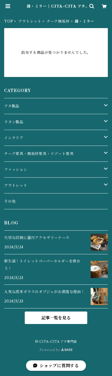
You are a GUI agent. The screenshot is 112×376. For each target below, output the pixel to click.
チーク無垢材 (58, 21)
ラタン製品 (13, 122)
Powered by (50, 350)
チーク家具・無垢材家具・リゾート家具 (38, 153)
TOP (8, 21)
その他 (10, 201)
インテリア (13, 137)
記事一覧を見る (56, 317)
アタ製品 (11, 106)
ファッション (15, 169)
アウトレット (29, 21)
